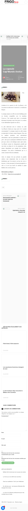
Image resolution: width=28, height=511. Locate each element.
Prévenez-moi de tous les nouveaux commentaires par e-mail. (10, 453)
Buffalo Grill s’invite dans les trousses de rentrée (14, 472)
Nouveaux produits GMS (9, 65)
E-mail (3, 438)
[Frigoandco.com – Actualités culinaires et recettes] (14, 2)
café (3, 187)
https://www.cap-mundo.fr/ (14, 174)
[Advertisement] (14, 19)
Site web (3, 445)
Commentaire (5, 416)
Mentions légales (18, 502)
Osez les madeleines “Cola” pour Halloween (13, 481)
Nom (2, 432)
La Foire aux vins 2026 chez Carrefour (12, 476)
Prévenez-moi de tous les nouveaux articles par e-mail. (13, 459)
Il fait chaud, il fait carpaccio (11, 343)
